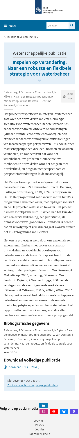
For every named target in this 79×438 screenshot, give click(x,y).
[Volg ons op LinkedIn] (44, 405)
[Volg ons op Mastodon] (74, 411)
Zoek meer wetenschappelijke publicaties (32, 385)
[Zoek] (72, 25)
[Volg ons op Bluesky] (64, 411)
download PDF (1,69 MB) (24, 367)
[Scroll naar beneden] (39, 81)
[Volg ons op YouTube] (54, 411)
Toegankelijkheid (39, 434)
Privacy (39, 425)
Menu (12, 25)
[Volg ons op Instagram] (44, 411)
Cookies (39, 429)
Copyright (39, 420)
